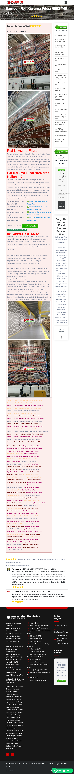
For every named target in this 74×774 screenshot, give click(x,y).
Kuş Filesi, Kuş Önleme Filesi (60, 46)
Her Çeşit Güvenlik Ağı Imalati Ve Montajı (61, 129)
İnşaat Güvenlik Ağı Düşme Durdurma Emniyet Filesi (61, 96)
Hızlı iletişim (61, 205)
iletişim (21, 239)
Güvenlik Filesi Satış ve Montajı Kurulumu (60, 77)
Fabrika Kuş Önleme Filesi (59, 140)
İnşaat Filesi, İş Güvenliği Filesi (60, 40)
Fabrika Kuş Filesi (59, 104)
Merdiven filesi (61, 135)
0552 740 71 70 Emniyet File (61, 157)
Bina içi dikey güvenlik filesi (60, 123)
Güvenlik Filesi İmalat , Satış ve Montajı (60, 116)
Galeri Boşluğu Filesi (60, 84)
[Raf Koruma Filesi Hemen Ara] (61, 27)
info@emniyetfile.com (61, 632)
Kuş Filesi (9, 670)
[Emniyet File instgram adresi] (61, 337)
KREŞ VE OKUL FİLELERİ (60, 89)
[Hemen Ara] (61, 680)
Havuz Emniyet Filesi (60, 65)
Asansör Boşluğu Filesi (61, 110)
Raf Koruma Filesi (24, 400)
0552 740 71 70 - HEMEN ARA (17, 230)
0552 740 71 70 (62, 626)
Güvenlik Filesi (61, 35)
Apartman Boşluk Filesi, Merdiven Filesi (60, 52)
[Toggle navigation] (66, 2)
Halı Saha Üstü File (60, 59)
